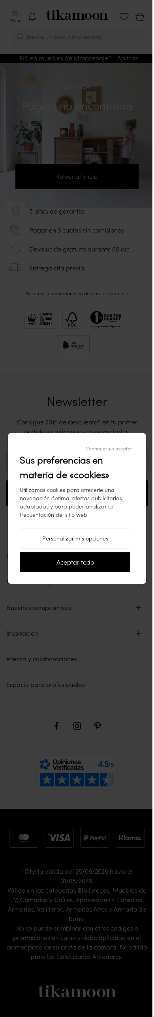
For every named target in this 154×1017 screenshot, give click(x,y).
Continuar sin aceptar (109, 449)
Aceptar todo (75, 562)
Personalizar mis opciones (75, 538)
